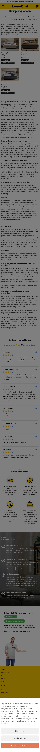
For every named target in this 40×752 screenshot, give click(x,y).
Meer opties (19, 731)
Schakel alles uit (20, 738)
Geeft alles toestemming (20, 745)
